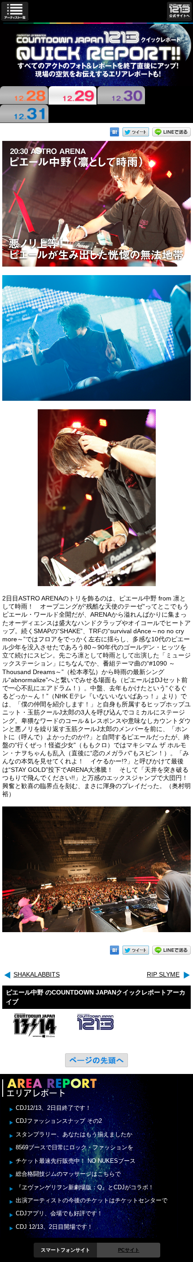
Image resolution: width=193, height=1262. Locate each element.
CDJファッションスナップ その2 (59, 1120)
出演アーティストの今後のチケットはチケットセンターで (91, 1200)
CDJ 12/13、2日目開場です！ (54, 1226)
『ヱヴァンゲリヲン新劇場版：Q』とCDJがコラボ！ (85, 1187)
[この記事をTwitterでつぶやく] (136, 131)
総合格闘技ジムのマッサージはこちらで (68, 1173)
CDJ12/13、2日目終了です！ (53, 1107)
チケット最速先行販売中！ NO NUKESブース (76, 1160)
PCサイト (129, 1250)
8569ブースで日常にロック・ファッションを (74, 1147)
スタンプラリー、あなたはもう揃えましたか (74, 1134)
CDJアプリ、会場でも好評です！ (59, 1213)
